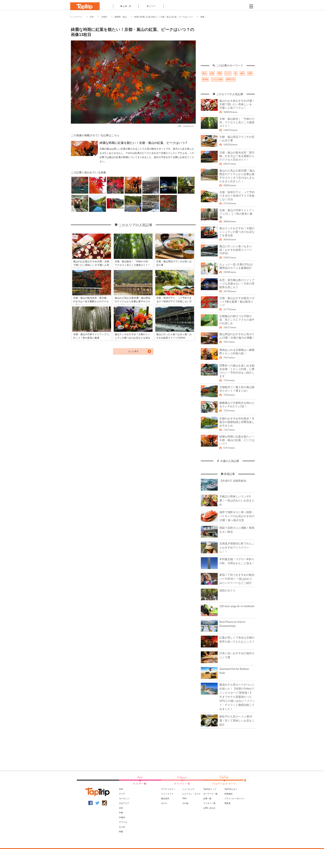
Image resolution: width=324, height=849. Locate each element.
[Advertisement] (228, 43)
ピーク (228, 73)
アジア (122, 794)
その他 (185, 803)
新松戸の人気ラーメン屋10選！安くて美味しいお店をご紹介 (236, 720)
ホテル (164, 803)
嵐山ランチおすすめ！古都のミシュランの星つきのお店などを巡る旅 (236, 232)
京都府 (104, 17)
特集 (121, 831)
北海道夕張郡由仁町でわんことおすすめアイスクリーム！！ (236, 547)
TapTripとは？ (230, 789)
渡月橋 (205, 79)
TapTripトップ (209, 789)
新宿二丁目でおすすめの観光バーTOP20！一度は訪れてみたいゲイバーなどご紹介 (236, 578)
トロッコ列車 (217, 79)
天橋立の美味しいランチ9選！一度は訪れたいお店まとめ (236, 500)
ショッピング (188, 789)
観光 (242, 73)
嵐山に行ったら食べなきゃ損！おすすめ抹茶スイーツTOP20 (235, 250)
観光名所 (165, 798)
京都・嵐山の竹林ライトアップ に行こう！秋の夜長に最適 (236, 214)
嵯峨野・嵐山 (121, 17)
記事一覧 (127, 6)
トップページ (76, 17)
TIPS (184, 798)
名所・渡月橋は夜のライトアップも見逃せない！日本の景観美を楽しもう (236, 284)
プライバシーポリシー (234, 798)
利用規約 (228, 794)
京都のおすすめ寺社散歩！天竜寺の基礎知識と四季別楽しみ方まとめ (236, 422)
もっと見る (133, 351)
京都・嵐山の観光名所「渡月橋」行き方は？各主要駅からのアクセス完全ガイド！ (236, 156)
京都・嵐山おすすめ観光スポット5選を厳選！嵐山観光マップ (236, 302)
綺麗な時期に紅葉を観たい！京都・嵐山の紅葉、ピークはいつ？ (163, 17)
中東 (121, 813)
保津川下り (230, 79)
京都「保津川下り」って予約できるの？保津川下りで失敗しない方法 (236, 196)
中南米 (122, 817)
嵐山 (204, 73)
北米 (121, 808)
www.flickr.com (188, 126)
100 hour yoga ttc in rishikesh (236, 606)
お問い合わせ (209, 808)
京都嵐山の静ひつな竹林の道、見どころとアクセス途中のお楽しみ (236, 320)
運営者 (227, 803)
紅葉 (212, 73)
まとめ (122, 827)
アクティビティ (168, 789)
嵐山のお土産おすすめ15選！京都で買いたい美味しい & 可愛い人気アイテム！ (237, 104)
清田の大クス (227, 590)
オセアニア (124, 803)
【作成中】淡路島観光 (232, 480)
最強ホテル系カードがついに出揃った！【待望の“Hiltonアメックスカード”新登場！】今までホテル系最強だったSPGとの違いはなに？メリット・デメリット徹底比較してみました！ (237, 696)
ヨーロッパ (124, 798)
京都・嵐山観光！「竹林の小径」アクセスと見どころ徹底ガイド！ (236, 122)
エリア (152, 6)
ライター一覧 (209, 803)
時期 (219, 73)
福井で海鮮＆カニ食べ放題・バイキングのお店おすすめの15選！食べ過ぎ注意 (236, 516)
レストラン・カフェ (191, 794)
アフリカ (123, 822)
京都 (250, 73)
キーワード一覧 (210, 794)
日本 (92, 17)
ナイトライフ (167, 794)
